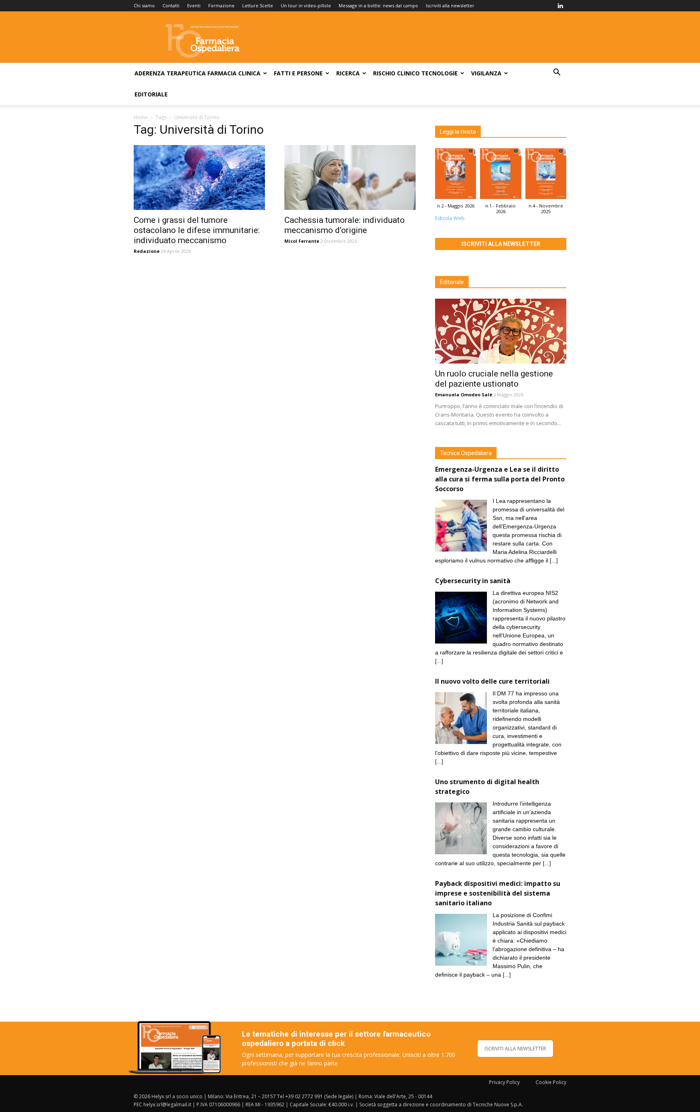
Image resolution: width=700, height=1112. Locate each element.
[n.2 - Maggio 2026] (455, 175)
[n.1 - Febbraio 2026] (500, 175)
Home (141, 117)
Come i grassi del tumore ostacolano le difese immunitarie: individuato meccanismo (197, 230)
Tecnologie (439, 73)
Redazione (147, 251)
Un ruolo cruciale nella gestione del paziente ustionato (494, 379)
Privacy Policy (504, 1082)
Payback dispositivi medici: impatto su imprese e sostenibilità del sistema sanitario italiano (497, 893)
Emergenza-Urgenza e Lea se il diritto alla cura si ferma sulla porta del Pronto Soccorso (500, 479)
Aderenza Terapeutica (170, 73)
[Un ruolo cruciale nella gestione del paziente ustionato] (500, 331)
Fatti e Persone (298, 73)
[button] (556, 73)
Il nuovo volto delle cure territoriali (493, 681)
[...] (554, 560)
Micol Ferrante (301, 241)
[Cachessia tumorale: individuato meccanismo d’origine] (350, 177)
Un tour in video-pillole (306, 5)
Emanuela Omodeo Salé (463, 394)
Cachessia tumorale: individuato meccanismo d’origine (344, 225)
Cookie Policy (551, 1082)
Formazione (221, 5)
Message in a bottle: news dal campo (378, 5)
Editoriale (151, 94)
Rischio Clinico (396, 73)
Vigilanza (486, 73)
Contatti (170, 5)
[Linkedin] (560, 5)
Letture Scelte (257, 5)
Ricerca (348, 73)
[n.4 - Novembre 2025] (545, 175)
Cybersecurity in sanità (472, 580)
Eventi (194, 5)
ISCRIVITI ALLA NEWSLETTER (515, 1048)
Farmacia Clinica (233, 73)
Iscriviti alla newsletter (450, 5)
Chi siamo (144, 5)
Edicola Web (450, 218)
